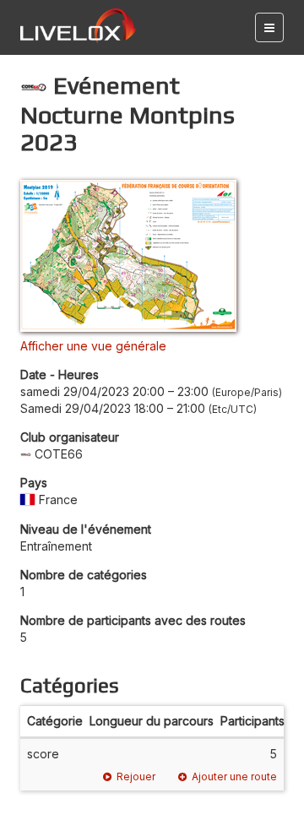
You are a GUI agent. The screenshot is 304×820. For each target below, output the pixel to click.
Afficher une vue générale (93, 346)
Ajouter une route (234, 776)
